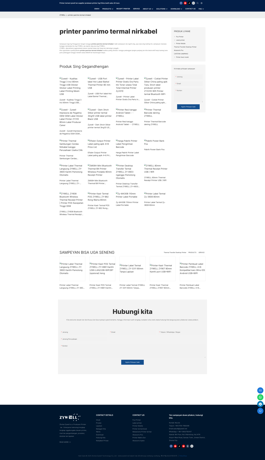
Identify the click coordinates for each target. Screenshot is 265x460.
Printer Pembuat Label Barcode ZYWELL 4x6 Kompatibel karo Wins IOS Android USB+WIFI (191, 286)
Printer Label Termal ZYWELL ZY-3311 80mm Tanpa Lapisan (132, 286)
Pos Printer (136, 420)
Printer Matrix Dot (139, 438)
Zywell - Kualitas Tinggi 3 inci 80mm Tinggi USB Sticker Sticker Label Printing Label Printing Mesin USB (70, 101)
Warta (98, 432)
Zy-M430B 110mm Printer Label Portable (127, 203)
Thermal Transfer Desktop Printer (175, 252)
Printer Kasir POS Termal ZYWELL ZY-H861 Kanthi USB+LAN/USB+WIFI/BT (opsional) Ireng (100, 286)
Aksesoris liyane (138, 441)
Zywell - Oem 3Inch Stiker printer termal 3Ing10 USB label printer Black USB (99, 126)
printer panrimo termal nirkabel (79, 15)
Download (99, 435)
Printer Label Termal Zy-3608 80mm (154, 203)
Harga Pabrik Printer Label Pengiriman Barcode (127, 154)
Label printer (137, 423)
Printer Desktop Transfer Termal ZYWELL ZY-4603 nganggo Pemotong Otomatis (127, 185)
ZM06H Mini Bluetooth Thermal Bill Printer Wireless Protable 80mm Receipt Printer (98, 182)
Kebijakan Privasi (102, 441)
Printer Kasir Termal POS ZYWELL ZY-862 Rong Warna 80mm (98, 207)
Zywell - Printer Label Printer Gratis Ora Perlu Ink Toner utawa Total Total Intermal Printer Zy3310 (127, 98)
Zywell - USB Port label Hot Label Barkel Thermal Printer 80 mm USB (100, 95)
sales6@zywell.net (180, 429)
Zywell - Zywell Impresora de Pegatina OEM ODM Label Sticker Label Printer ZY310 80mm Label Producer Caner (71, 132)
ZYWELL (63, 15)
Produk (98, 423)
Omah (98, 420)
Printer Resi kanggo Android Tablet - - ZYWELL (127, 123)
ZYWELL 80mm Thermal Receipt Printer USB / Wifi (155, 178)
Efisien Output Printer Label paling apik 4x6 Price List (99, 154)
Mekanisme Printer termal (141, 432)
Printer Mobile (137, 426)
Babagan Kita (101, 429)
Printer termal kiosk (139, 429)
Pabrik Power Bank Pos (154, 149)
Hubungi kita (100, 438)
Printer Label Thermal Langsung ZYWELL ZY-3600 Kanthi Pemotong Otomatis (70, 182)
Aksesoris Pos (137, 435)
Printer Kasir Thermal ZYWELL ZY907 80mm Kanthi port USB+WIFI (159, 286)
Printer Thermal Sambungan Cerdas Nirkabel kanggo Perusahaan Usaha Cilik (70, 157)
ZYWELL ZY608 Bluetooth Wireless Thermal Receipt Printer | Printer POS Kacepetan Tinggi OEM (71, 213)
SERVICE (201, 252)
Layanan (99, 426)
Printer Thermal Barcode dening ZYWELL (155, 123)
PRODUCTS (192, 252)
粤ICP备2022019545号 (169, 456)
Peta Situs (183, 456)
